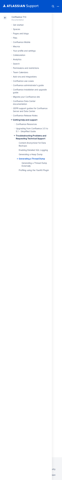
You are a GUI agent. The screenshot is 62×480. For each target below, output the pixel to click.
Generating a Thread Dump (32, 158)
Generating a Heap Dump (30, 154)
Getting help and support (25, 120)
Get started (18, 25)
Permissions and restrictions (26, 68)
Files (15, 38)
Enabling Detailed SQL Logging (33, 150)
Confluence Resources (26, 124)
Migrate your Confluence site (26, 97)
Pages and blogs (21, 33)
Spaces (16, 29)
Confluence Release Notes (25, 115)
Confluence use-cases (23, 81)
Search (53, 6)
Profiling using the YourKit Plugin (34, 170)
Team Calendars (20, 72)
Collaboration (19, 55)
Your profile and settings (24, 50)
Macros (16, 46)
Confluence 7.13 (19, 17)
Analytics (17, 59)
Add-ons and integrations (25, 76)
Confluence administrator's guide (28, 85)
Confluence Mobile (21, 42)
